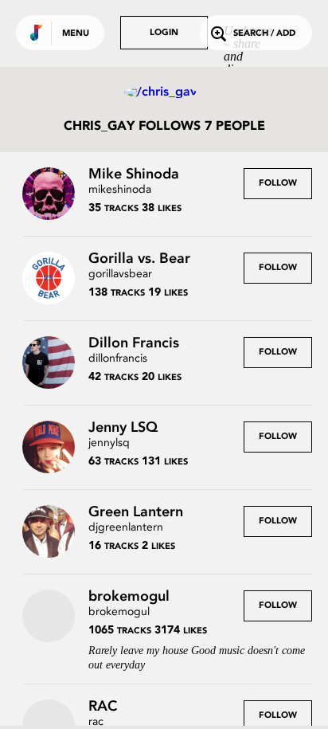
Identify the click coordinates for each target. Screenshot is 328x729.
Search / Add (264, 33)
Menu (75, 33)
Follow (278, 183)
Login (164, 33)
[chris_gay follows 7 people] (164, 92)
